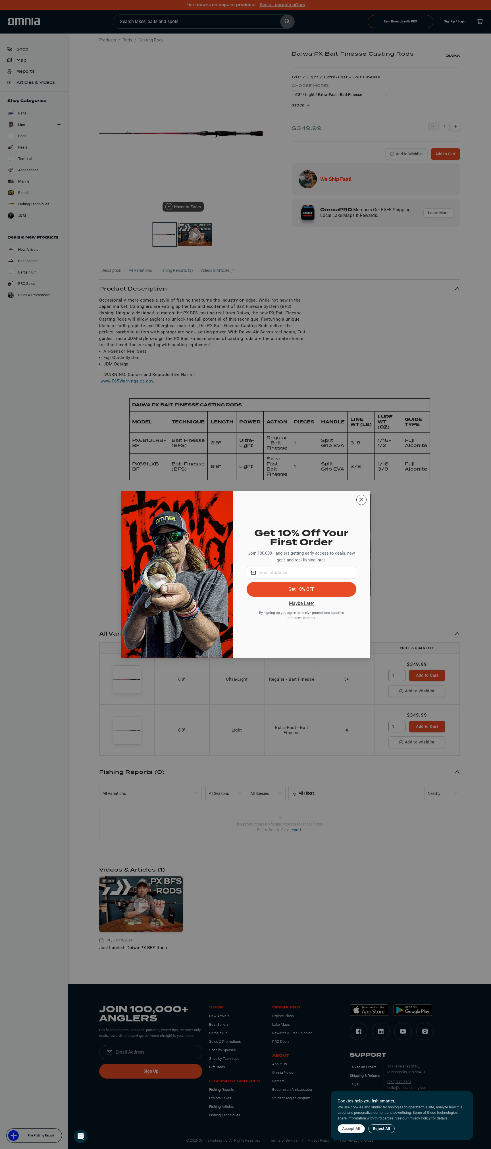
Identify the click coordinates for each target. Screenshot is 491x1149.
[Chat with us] (81, 1136)
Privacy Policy (419, 1118)
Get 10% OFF (301, 589)
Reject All (381, 1128)
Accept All (351, 1128)
